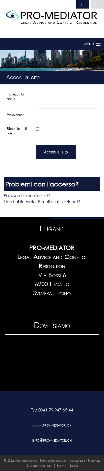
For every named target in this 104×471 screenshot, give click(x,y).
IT (82, 4)
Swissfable (94, 460)
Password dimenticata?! (27, 195)
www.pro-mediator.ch (52, 425)
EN (97, 4)
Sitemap (61, 465)
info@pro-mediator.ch (52, 440)
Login (74, 465)
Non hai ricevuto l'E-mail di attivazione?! (42, 201)
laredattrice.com (41, 465)
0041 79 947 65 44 (55, 409)
